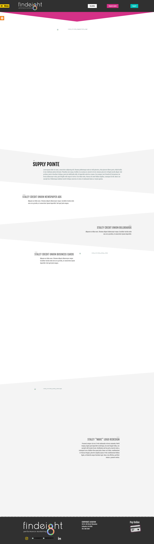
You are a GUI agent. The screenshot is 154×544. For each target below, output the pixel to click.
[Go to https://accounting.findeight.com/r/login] (140, 527)
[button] (2, 18)
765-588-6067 (86, 529)
